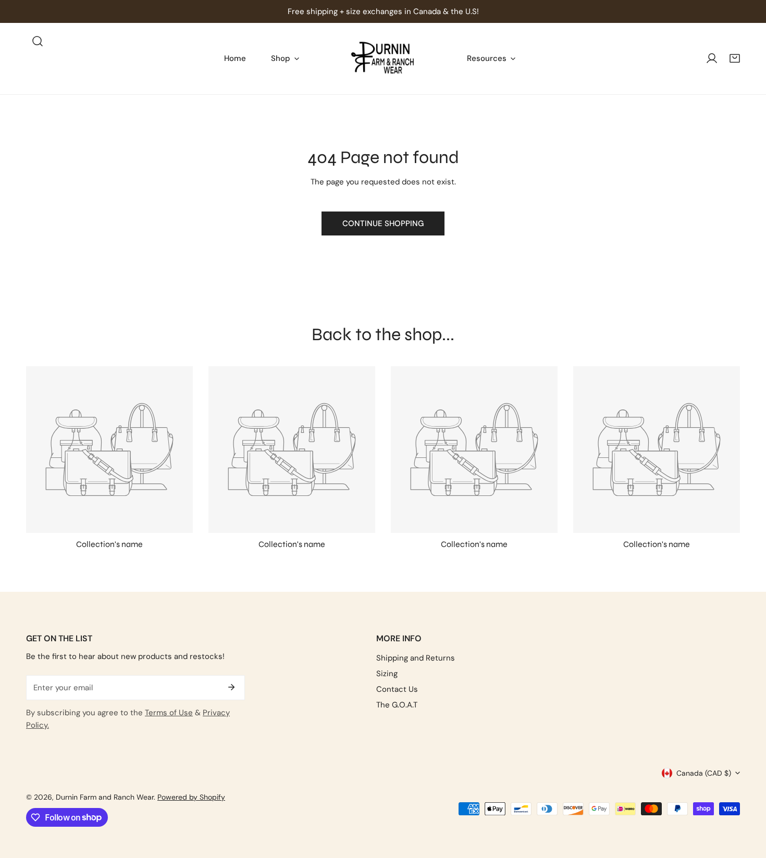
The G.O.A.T (396, 705)
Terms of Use (169, 712)
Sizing (387, 673)
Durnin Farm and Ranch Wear (105, 797)
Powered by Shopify (191, 797)
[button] (734, 58)
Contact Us (397, 689)
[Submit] (231, 687)
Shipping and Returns (415, 658)
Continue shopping (383, 223)
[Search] (37, 41)
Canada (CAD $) (703, 773)
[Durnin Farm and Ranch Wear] (383, 58)
